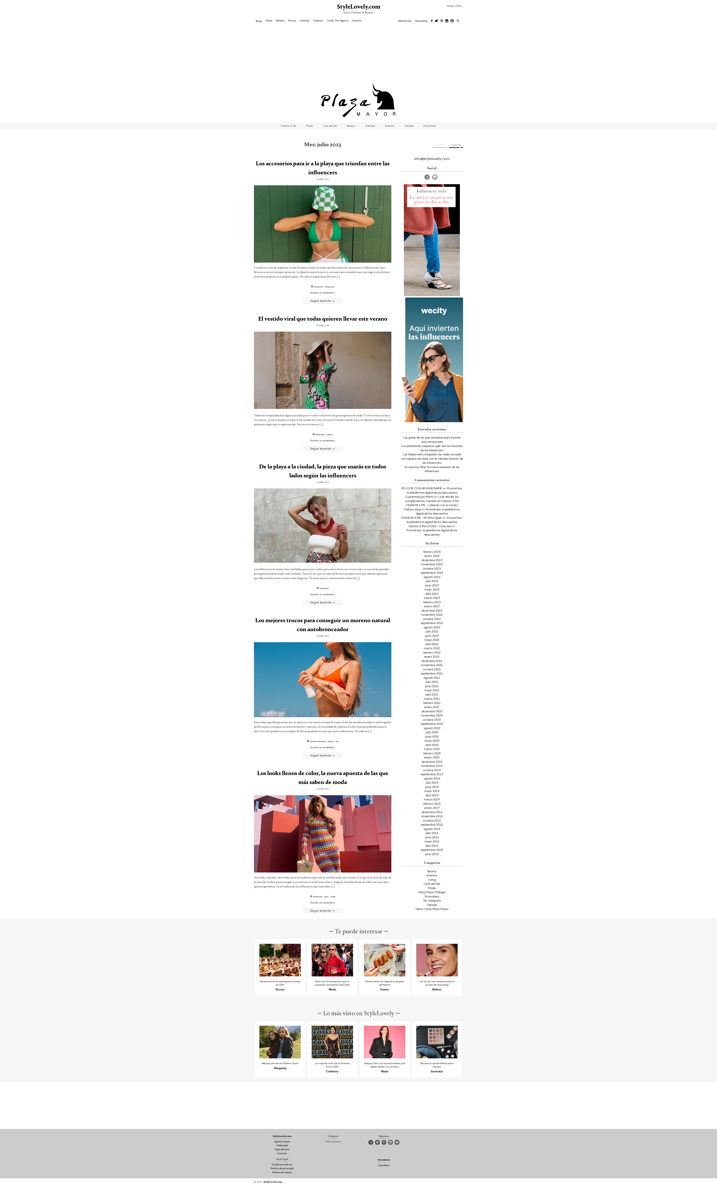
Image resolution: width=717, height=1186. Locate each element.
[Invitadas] (437, 1057)
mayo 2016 (431, 841)
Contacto (282, 1153)
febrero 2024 (432, 552)
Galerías (318, 20)
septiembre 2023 (432, 572)
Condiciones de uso (282, 1164)
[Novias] (280, 975)
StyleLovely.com (358, 7)
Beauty (351, 125)
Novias (292, 20)
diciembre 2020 (432, 711)
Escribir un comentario (323, 292)
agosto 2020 (432, 728)
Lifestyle (304, 20)
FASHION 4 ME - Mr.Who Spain (421, 518)
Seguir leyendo (321, 301)
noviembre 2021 (432, 665)
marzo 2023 (432, 598)
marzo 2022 (432, 648)
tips (337, 741)
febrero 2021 (432, 703)
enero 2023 (432, 606)
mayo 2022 (431, 640)
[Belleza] (437, 975)
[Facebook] (432, 21)
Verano (330, 434)
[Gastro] (385, 975)
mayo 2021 (431, 690)
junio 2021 (432, 686)
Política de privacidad (282, 1168)
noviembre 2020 (432, 715)
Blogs (259, 21)
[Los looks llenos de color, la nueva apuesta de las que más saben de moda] (322, 833)
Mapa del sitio (282, 1149)
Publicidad (282, 1145)
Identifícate (404, 21)
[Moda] (332, 975)
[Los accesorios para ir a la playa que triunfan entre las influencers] (322, 224)
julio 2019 (432, 782)
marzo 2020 (432, 749)
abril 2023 (431, 594)
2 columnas (456, 145)
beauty (331, 741)
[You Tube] (452, 21)
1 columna (439, 145)
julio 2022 (432, 631)
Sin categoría (432, 900)
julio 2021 (432, 682)
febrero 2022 (432, 652)
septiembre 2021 (432, 673)
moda (332, 896)
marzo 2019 (432, 799)
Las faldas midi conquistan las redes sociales (432, 454)
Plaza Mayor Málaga (431, 892)
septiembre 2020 (432, 724)
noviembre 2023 (432, 564)
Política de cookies (282, 1172)
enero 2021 (432, 707)
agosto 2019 (432, 778)
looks (326, 896)
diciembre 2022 (432, 610)
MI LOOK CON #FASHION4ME (421, 488)
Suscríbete (383, 1165)
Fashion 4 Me (288, 125)
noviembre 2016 (432, 816)
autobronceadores (318, 741)
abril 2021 (431, 694)
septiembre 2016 (432, 824)
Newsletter (421, 21)
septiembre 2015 (432, 850)
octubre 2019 (432, 770)
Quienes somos (282, 1141)
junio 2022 (432, 636)
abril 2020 (431, 745)
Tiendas (408, 125)
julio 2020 (432, 732)
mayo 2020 (431, 740)
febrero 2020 (432, 753)
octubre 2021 (432, 669)
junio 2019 (432, 787)
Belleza (280, 20)
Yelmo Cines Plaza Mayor (432, 909)
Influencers (330, 286)
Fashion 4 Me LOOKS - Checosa (430, 526)
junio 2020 (432, 736)
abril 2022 (431, 644)
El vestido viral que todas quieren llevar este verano (322, 319)
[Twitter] (436, 21)
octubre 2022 (432, 619)
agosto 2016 (432, 829)
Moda (269, 20)
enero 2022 (432, 656)
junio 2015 (432, 854)
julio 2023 (432, 581)
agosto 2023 (432, 577)
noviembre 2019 (432, 766)
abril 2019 (431, 795)
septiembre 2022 (432, 623)
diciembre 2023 (432, 560)
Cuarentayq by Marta (419, 496)
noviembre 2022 (432, 614)
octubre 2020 (432, 719)
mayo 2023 (431, 589)
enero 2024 (432, 556)
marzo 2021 (432, 698)
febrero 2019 (432, 803)
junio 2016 (432, 837)
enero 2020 (432, 757)
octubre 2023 (432, 568)
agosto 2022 (432, 627)
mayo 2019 (431, 791)
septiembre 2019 (432, 774)
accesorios (318, 286)
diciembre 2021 (432, 661)
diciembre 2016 (432, 812)
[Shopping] (280, 1057)
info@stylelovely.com (432, 158)
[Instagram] (446, 21)
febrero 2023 (432, 602)
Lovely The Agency (338, 20)
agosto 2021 (432, 678)
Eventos (356, 20)
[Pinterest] (441, 21)
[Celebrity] (332, 1057)
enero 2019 (432, 808)
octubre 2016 (432, 820)
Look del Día (330, 125)
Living (432, 879)
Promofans (429, 125)
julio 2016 (432, 833)
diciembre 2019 (432, 761)
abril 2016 (431, 845)
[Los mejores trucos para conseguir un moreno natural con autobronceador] (322, 679)
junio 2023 (432, 585)
